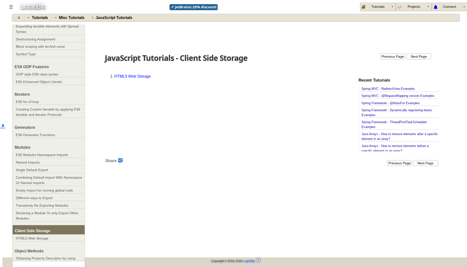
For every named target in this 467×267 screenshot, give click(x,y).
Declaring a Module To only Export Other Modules (47, 215)
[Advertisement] (272, 36)
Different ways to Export (34, 198)
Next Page (419, 56)
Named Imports (28, 162)
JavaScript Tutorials (114, 18)
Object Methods (29, 251)
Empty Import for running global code (44, 190)
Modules (22, 147)
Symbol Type (26, 54)
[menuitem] (413, 7)
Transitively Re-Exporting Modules (42, 205)
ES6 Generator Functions (35, 135)
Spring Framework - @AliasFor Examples (390, 103)
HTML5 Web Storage (32, 238)
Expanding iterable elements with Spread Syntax (47, 29)
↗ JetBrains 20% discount (193, 6)
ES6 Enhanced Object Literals (39, 82)
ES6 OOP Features (32, 67)
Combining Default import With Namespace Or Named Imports (49, 180)
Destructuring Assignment (35, 39)
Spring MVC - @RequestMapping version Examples (397, 96)
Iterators (22, 94)
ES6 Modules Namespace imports (42, 155)
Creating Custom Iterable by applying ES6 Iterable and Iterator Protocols (48, 112)
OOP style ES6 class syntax (37, 74)
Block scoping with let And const (40, 46)
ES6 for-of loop (27, 102)
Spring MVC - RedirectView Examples (388, 89)
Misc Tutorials (71, 18)
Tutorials (40, 18)
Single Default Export (32, 170)
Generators (25, 127)
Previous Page (393, 56)
